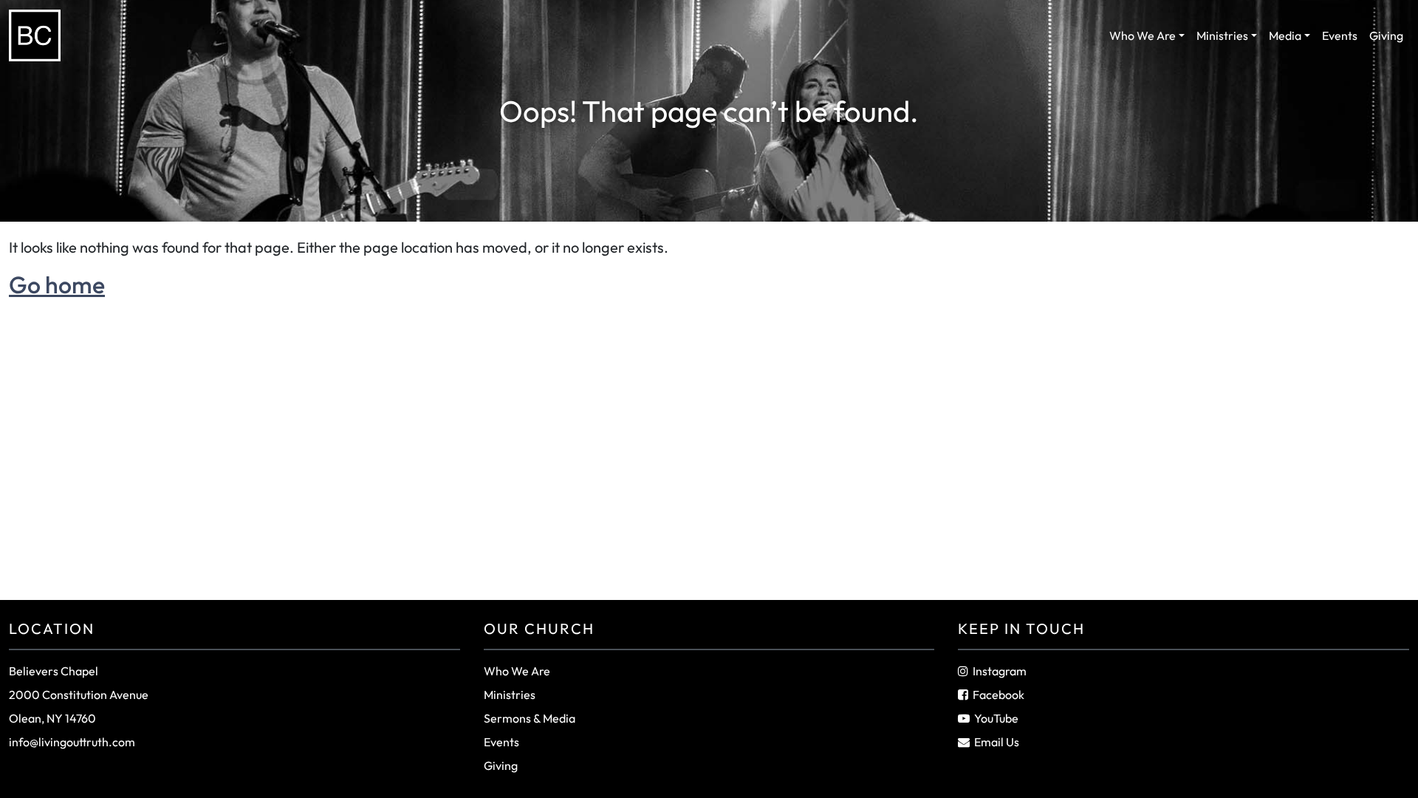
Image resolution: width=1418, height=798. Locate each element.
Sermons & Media (529, 718)
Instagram (1000, 671)
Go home (57, 284)
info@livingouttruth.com (72, 741)
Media (1285, 35)
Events (1339, 35)
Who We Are (1142, 35)
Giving (1386, 35)
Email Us (996, 741)
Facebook (998, 694)
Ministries (1222, 35)
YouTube (996, 718)
